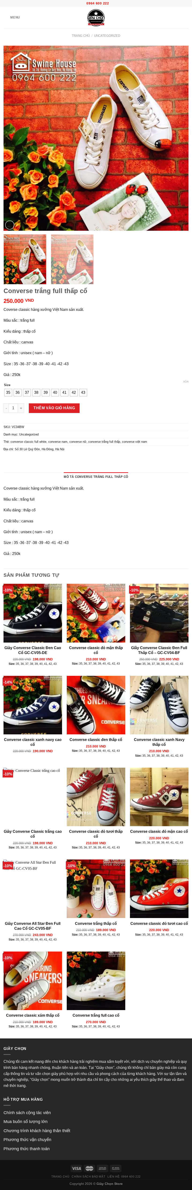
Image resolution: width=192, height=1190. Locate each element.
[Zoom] (9, 225)
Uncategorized (107, 35)
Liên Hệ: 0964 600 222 (124, 1176)
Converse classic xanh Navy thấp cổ (159, 742)
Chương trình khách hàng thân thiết (37, 1130)
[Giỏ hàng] (186, 17)
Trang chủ (81, 35)
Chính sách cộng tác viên (27, 1112)
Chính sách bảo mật (88, 1176)
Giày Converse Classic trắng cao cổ (33, 833)
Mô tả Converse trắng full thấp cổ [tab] (96, 477)
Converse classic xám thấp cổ (32, 1015)
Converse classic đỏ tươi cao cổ (159, 924)
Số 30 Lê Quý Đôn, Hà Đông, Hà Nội (39, 449)
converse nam (57, 441)
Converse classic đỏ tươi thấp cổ (96, 833)
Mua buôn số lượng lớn (26, 1121)
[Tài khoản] (178, 17)
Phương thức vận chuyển (27, 1139)
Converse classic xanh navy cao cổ (33, 742)
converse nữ (77, 441)
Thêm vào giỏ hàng (54, 408)
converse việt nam (134, 441)
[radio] (8, 392)
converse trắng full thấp (104, 441)
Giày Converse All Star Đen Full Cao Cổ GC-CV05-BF (32, 926)
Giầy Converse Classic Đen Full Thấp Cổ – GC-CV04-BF (159, 650)
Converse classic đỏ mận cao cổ (159, 831)
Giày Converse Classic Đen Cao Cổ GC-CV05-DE (32, 650)
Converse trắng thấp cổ (96, 924)
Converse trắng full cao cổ (96, 1015)
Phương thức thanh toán (27, 1148)
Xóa (185, 381)
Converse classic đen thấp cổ (96, 740)
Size (7, 385)
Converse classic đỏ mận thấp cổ (96, 650)
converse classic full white (28, 441)
